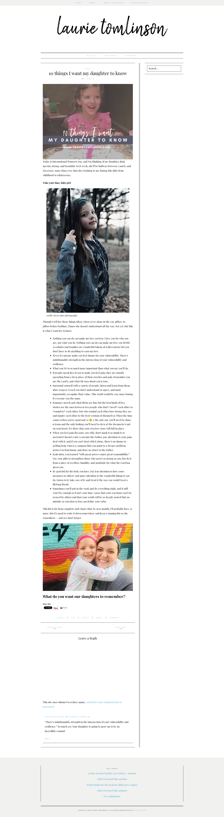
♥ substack (131, 55)
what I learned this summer (112, 790)
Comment (114, 617)
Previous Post (54, 627)
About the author (114, 2)
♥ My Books (111, 55)
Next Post (121, 627)
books (93, 2)
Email (99, 617)
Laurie (88, 78)
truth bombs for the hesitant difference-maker (112, 784)
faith (88, 68)
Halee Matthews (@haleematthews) (66, 717)
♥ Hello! (91, 55)
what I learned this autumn (112, 779)
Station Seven (140, 810)
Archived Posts (140, 2)
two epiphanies (112, 796)
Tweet (85, 617)
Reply (48, 739)
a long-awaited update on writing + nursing (112, 773)
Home (78, 2)
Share (61, 617)
